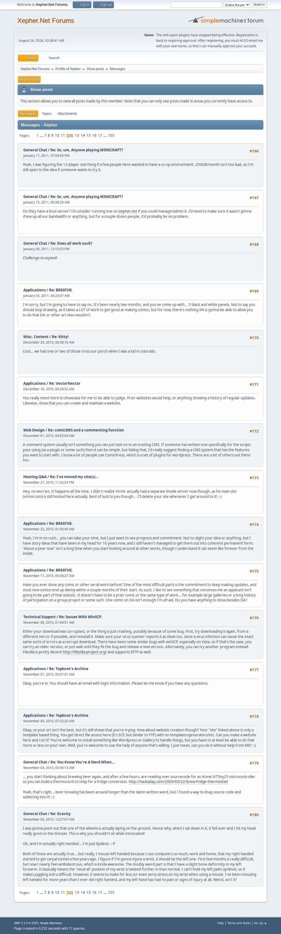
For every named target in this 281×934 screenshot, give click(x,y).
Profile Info (29, 79)
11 (63, 135)
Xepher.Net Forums (45, 20)
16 (94, 135)
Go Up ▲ (260, 923)
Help (220, 923)
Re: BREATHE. (61, 290)
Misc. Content (36, 336)
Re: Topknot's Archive (68, 668)
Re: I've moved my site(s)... (74, 476)
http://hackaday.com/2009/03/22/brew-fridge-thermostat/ (178, 781)
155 (111, 135)
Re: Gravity (60, 813)
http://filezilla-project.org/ (85, 651)
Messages (28, 113)
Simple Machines (51, 923)
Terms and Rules (239, 923)
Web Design (34, 430)
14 (83, 135)
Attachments (67, 113)
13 (77, 135)
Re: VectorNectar (64, 383)
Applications (34, 290)
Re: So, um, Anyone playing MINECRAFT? (86, 149)
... (42, 135)
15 (88, 135)
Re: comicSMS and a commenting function (86, 430)
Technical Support (39, 616)
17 (100, 135)
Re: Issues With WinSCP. (80, 616)
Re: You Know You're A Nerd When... (82, 762)
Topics (47, 113)
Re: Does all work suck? (71, 243)
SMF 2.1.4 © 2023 (26, 923)
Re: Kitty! (60, 336)
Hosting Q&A (35, 476)
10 (57, 135)
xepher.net (128, 211)
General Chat (35, 149)
